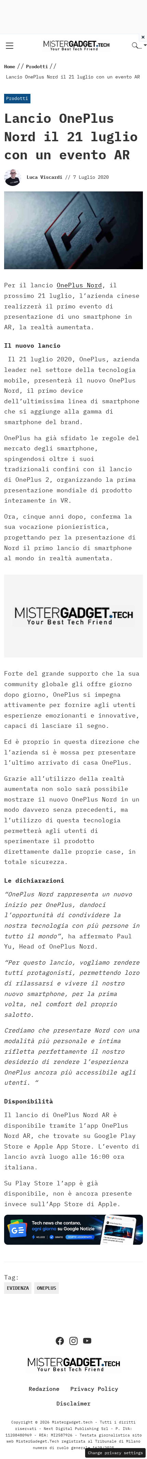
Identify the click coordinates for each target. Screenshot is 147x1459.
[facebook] (60, 1340)
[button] (139, 46)
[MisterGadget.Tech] (76, 45)
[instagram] (73, 1340)
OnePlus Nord (79, 285)
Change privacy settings (115, 1452)
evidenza (18, 1288)
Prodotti (17, 98)
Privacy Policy (94, 1388)
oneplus (46, 1288)
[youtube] (87, 1340)
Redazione (44, 1388)
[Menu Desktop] (9, 45)
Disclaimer (73, 1403)
